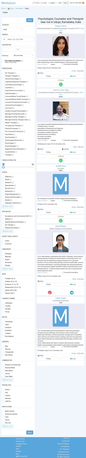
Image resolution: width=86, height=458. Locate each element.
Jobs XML (24, 456)
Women (7, 349)
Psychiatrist (9, 134)
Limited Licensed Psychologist (15, 111)
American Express (11, 414)
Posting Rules (65, 446)
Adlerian (8, 219)
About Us (66, 438)
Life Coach (8, 108)
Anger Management (12, 194)
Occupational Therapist (13, 126)
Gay (6, 392)
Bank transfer (9, 411)
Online (7, 241)
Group (7, 312)
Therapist (8, 155)
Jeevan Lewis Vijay (61, 90)
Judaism (8, 333)
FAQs (17, 449)
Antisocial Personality (12, 197)
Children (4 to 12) (11, 281)
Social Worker (10, 152)
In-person (8, 244)
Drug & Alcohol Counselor (14, 90)
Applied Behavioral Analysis (14, 222)
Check (7, 420)
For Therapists (64, 449)
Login (60, 3)
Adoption (8, 182)
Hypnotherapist (10, 93)
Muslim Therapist (11, 123)
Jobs (17, 454)
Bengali (7, 265)
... (52, 270)
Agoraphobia (9, 185)
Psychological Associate (13, 140)
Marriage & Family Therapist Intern (16, 120)
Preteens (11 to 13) (11, 284)
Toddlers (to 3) (10, 278)
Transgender (9, 352)
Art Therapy (9, 225)
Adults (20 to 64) (11, 290)
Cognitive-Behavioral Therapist (15, 82)
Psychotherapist (10, 146)
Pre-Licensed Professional (14, 131)
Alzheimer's (9, 191)
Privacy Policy (20, 439)
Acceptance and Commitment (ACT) (17, 216)
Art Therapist (9, 73)
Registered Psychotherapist (14, 149)
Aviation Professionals (12, 365)
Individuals (8, 303)
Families (8, 309)
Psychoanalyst (10, 137)
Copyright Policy (21, 444)
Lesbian (7, 395)
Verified (18, 446)
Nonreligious (9, 336)
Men (6, 346)
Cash (6, 417)
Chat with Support (63, 444)
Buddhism (8, 330)
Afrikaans (8, 254)
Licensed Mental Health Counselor (16, 99)
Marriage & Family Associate (14, 114)
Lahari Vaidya (60, 298)
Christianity (9, 322)
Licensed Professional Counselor (16, 102)
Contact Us (65, 441)
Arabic (7, 259)
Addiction (8, 177)
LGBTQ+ (8, 401)
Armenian (8, 262)
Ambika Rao (61, 166)
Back (6, 12)
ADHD (7, 180)
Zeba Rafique (60, 226)
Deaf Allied (8, 376)
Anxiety (7, 200)
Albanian (8, 257)
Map (49, 76)
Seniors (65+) (9, 293)
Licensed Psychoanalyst (13, 105)
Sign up (66, 3)
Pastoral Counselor (11, 128)
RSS (18, 456)
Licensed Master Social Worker (15, 96)
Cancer (7, 373)
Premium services (63, 452)
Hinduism (8, 327)
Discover (8, 423)
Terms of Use (20, 441)
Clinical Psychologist (12, 79)
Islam (7, 325)
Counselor (8, 88)
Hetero (7, 390)
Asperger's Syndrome (12, 203)
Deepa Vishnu (60, 26)
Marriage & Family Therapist (14, 117)
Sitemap (18, 451)
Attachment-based (11, 228)
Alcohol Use (9, 188)
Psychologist (9, 143)
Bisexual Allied (10, 368)
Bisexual (8, 398)
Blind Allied (8, 371)
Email (74, 76)
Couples (8, 306)
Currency (5, 55)
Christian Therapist (11, 76)
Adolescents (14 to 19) (13, 287)
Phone (61, 80)
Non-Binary (9, 355)
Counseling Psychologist (13, 85)
